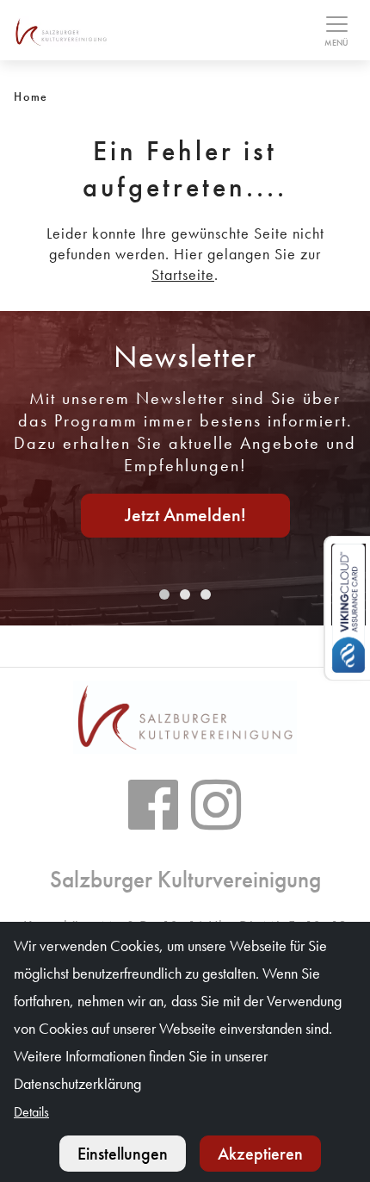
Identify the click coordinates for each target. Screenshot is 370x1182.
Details (31, 1112)
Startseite (182, 274)
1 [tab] (164, 594)
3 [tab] (205, 594)
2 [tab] (185, 594)
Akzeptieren (260, 1153)
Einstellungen (122, 1153)
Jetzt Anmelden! (185, 514)
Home (31, 96)
